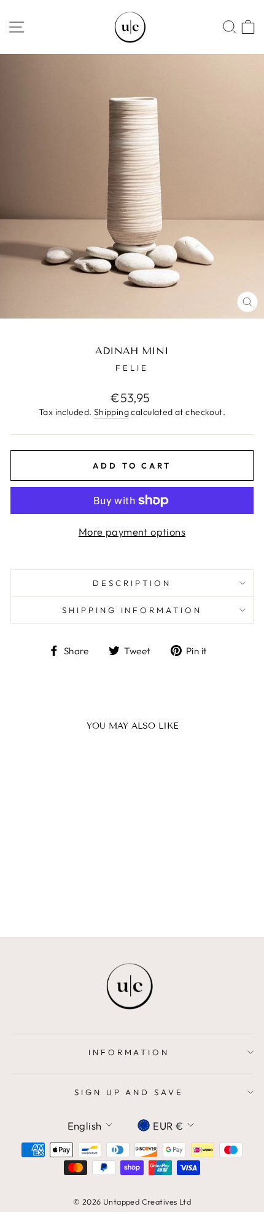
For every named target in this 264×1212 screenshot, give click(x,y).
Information (129, 1052)
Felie (132, 368)
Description (132, 583)
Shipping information (132, 610)
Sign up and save (129, 1092)
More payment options (132, 531)
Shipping (111, 412)
